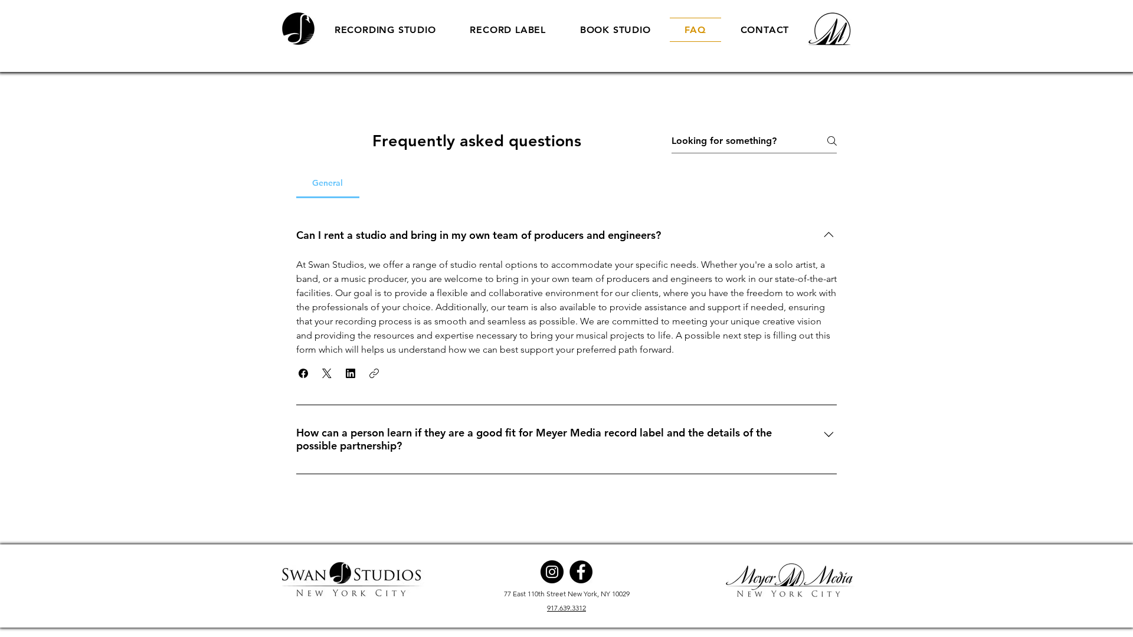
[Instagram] (552, 571)
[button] (303, 373)
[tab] (327, 183)
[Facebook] (580, 571)
